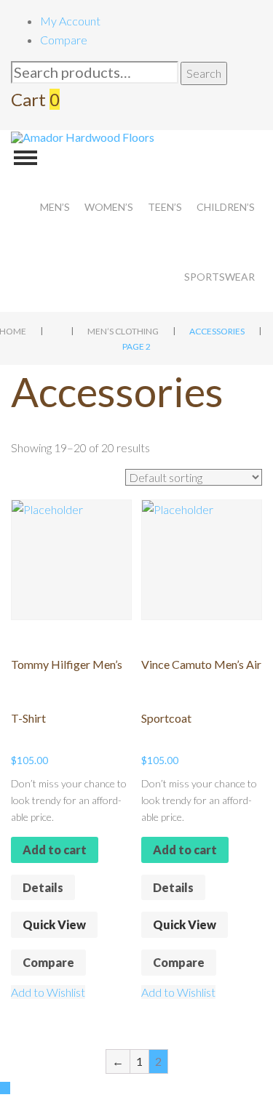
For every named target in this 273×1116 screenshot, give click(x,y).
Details (43, 887)
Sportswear (219, 276)
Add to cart (55, 849)
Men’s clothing (123, 331)
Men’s (55, 207)
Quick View (54, 924)
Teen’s (165, 207)
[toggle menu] (25, 157)
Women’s (108, 207)
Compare (63, 40)
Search (203, 73)
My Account (70, 21)
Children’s (226, 207)
